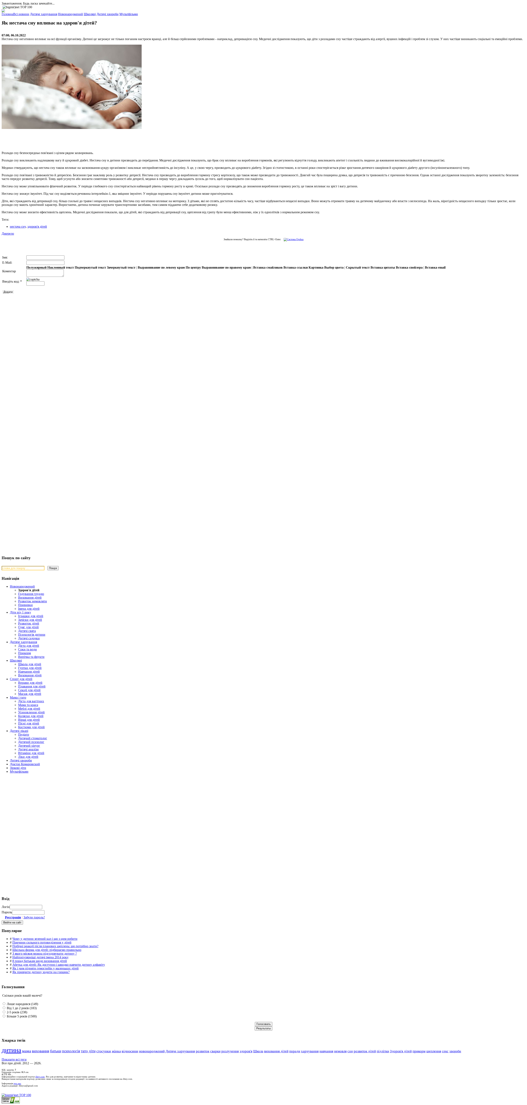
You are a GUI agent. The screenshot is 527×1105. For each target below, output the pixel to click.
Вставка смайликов (268, 267)
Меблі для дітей (29, 708)
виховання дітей (276, 1051)
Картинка (316, 267)
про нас (17, 1083)
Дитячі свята (27, 631)
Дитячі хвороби (21, 760)
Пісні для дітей (28, 723)
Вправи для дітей (30, 682)
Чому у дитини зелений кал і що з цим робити (44, 938)
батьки (55, 1051)
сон (350, 1051)
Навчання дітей (29, 671)
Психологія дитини (31, 634)
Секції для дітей (29, 690)
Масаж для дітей (29, 694)
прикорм (419, 1051)
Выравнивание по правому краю (226, 267)
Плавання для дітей (31, 686)
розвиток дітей (365, 1051)
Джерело (8, 233)
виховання (40, 1051)
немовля (340, 1051)
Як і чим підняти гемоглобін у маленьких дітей (45, 968)
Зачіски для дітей (30, 619)
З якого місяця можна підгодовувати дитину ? (44, 953)
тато (84, 1051)
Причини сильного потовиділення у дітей (41, 942)
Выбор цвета (334, 267)
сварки (215, 1051)
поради (294, 1051)
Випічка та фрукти (31, 657)
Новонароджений (22, 586)
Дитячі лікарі (19, 731)
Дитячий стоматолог (32, 738)
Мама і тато (18, 697)
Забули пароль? (34, 917)
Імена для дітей (29, 608)
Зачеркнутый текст (121, 267)
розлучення (230, 1051)
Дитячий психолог (31, 742)
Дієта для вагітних (31, 701)
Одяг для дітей (28, 627)
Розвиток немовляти (32, 601)
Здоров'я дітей (401, 1051)
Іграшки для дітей (30, 616)
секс (445, 1051)
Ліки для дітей (28, 756)
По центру (193, 267)
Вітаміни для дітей (31, 753)
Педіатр (23, 734)
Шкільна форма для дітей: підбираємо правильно (46, 950)
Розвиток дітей (28, 623)
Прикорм (24, 653)
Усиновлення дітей (31, 712)
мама (26, 1051)
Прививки (25, 605)
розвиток (202, 1051)
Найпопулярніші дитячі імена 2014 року (40, 957)
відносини (130, 1051)
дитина (11, 1050)
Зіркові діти (18, 768)
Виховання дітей (30, 597)
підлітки (383, 1051)
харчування (310, 1051)
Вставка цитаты (383, 267)
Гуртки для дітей (30, 668)
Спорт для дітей (21, 679)
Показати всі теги (14, 1059)
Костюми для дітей (31, 727)
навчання (326, 1051)
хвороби (455, 1051)
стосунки (103, 1051)
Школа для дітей (29, 664)
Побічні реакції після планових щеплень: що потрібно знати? (55, 946)
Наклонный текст (60, 267)
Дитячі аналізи (28, 749)
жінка (116, 1051)
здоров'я (246, 1051)
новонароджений (152, 1051)
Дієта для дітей (28, 645)
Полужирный (36, 267)
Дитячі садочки (29, 638)
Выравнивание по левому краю (161, 267)
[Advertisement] (63, 138)
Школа (258, 1051)
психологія (71, 1051)
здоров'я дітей (37, 226)
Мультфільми (19, 771)
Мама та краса (28, 705)
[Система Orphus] (293, 239)
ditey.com (40, 1077)
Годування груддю (31, 594)
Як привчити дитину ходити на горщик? (41, 972)
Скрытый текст (358, 267)
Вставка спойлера (409, 267)
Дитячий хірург (29, 745)
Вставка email (435, 267)
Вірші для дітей (29, 719)
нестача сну (18, 226)
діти (92, 1051)
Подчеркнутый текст (90, 267)
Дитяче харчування (23, 642)
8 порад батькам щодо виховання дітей (39, 961)
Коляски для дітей (30, 716)
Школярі (16, 660)
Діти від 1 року (20, 612)
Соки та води (27, 649)
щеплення (433, 1051)
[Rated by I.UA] (11, 1102)
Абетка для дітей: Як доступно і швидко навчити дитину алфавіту (58, 964)
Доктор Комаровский (25, 764)
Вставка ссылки (295, 267)
